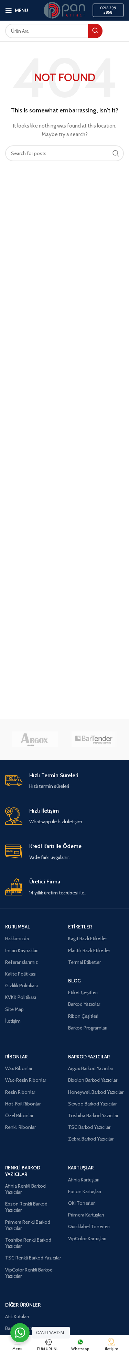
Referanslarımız (21, 962)
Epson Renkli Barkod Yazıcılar (26, 1207)
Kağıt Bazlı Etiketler (87, 938)
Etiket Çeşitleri (83, 992)
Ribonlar (16, 1057)
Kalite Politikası (20, 974)
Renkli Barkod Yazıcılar (22, 1171)
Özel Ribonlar (19, 1115)
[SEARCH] (95, 31)
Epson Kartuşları (84, 1191)
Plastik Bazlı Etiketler (89, 950)
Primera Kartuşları (86, 1215)
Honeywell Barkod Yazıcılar (95, 1092)
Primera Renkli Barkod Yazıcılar (27, 1225)
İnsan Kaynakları (22, 950)
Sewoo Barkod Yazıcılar (92, 1104)
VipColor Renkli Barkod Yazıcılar (29, 1273)
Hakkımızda (17, 938)
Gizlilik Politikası (21, 985)
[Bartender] (94, 739)
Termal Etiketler (84, 962)
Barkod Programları (87, 1028)
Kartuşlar (81, 1168)
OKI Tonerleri (82, 1203)
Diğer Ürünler (23, 1305)
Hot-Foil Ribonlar (23, 1104)
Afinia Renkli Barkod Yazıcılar (25, 1189)
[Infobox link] (64, 781)
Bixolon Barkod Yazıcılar (92, 1080)
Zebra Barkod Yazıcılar (91, 1139)
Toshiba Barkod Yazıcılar (93, 1115)
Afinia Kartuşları (83, 1180)
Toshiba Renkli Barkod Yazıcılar (28, 1243)
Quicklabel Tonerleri (89, 1226)
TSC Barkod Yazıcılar (89, 1127)
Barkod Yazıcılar (84, 1004)
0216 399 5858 (108, 10)
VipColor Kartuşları (87, 1238)
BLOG (74, 981)
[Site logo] (64, 10)
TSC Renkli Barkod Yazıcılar (33, 1258)
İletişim (13, 1021)
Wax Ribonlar (18, 1068)
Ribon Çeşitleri (83, 1016)
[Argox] (34, 739)
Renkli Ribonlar (20, 1127)
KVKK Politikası (20, 997)
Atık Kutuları (17, 1316)
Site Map (14, 1009)
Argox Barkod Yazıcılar (90, 1068)
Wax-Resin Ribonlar (25, 1080)
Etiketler (80, 927)
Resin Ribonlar (20, 1092)
